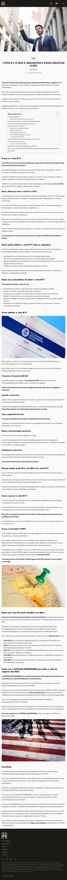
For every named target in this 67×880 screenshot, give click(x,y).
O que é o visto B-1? (14, 117)
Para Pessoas (6, 844)
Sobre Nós (5, 849)
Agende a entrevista (16, 130)
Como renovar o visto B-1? (16, 141)
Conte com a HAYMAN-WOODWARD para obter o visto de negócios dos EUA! (33, 148)
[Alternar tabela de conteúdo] (57, 114)
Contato (4, 855)
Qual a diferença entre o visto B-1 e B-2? (21, 119)
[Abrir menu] (63, 3)
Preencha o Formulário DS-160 (19, 128)
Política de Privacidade (8, 875)
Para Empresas (6, 841)
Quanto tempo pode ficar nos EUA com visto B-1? (24, 139)
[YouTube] (15, 859)
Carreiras (5, 852)
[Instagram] (7, 859)
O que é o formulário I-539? (18, 144)
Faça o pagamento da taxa (18, 132)
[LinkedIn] (11, 859)
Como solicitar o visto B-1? (16, 126)
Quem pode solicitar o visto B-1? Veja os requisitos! (24, 121)
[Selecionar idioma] (57, 3)
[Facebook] (3, 859)
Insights (4, 846)
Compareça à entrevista (17, 137)
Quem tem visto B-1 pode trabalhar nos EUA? (22, 146)
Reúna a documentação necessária (20, 134)
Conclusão (11, 151)
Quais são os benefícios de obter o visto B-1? (22, 124)
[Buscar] (51, 3)
